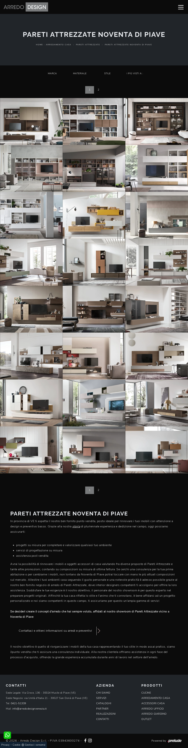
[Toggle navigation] (181, 7)
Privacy (5, 745)
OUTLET (146, 719)
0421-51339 (18, 703)
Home (39, 44)
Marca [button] (52, 73)
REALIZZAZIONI (106, 714)
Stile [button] (107, 73)
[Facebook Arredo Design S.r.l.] (85, 740)
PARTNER (102, 708)
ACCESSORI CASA (153, 703)
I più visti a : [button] (135, 73)
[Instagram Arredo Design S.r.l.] (90, 740)
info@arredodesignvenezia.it (29, 708)
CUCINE (146, 692)
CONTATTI (102, 719)
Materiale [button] (80, 73)
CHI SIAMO (103, 692)
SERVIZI (101, 698)
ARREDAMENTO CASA (155, 698)
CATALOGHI (103, 703)
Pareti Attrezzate (88, 44)
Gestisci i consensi (35, 745)
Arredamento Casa (58, 44)
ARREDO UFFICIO (152, 708)
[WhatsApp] (7, 735)
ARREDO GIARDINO (154, 714)
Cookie (16, 745)
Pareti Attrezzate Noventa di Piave (128, 44)
